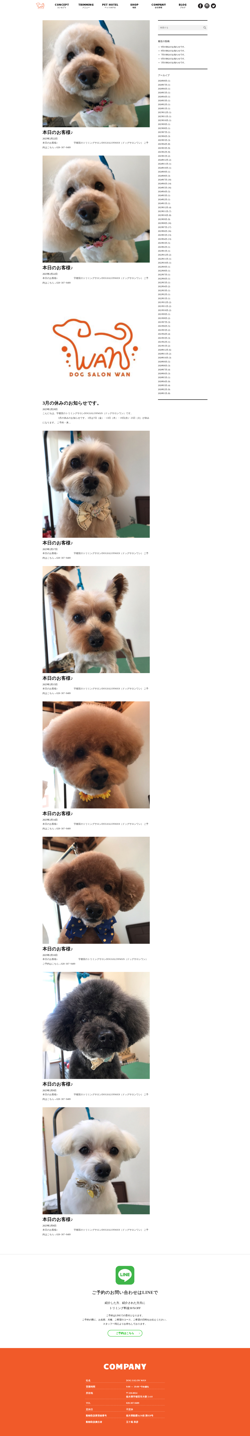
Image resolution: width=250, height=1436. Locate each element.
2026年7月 (162, 85)
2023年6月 (162, 231)
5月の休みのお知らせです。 (173, 63)
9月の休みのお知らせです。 (173, 47)
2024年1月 (162, 203)
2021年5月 (162, 330)
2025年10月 (163, 120)
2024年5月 (162, 188)
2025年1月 (162, 156)
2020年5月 (162, 377)
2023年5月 (162, 235)
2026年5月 (162, 93)
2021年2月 (162, 342)
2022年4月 (162, 286)
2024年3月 (162, 195)
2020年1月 (162, 393)
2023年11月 (163, 211)
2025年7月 (162, 132)
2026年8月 (162, 81)
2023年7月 (162, 227)
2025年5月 (162, 140)
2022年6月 (162, 279)
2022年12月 (163, 255)
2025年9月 (162, 124)
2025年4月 (162, 144)
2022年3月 (162, 290)
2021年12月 (163, 302)
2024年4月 (162, 192)
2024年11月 (163, 164)
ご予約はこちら (125, 1333)
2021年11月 (163, 306)
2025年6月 (162, 136)
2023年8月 (162, 223)
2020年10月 (163, 358)
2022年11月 (163, 259)
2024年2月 (162, 199)
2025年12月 (163, 112)
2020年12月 (163, 350)
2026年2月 (162, 104)
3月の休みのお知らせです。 (72, 403)
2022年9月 (162, 267)
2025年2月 (162, 152)
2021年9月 (162, 314)
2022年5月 (162, 283)
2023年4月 (162, 239)
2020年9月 (162, 362)
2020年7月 (162, 370)
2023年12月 (163, 207)
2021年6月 (162, 326)
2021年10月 (163, 310)
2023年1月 (162, 251)
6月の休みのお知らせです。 (173, 59)
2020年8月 (162, 366)
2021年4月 (162, 334)
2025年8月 (162, 128)
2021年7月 (162, 322)
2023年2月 (162, 247)
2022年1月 (162, 298)
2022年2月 (162, 294)
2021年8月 (162, 318)
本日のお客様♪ (58, 132)
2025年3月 (162, 148)
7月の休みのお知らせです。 (173, 55)
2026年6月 (162, 89)
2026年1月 (162, 108)
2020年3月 (162, 385)
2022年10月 (163, 263)
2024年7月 (162, 180)
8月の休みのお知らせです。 (173, 51)
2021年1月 (162, 346)
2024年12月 (163, 160)
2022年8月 (162, 271)
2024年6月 (162, 184)
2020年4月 (162, 381)
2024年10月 (163, 168)
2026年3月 (162, 101)
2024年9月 (162, 172)
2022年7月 (162, 275)
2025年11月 (163, 116)
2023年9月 (162, 219)
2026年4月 (162, 97)
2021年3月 (162, 338)
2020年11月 (163, 354)
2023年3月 (162, 243)
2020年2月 (162, 389)
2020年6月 (162, 374)
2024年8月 (162, 176)
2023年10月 (163, 215)
